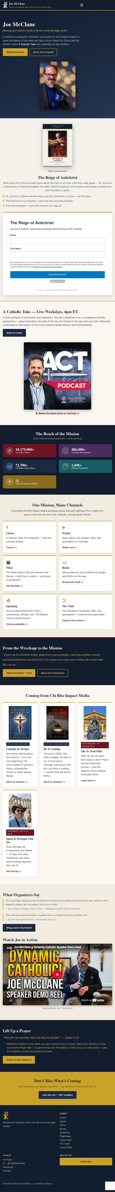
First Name (15, 248)
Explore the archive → (74, 620)
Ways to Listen (14, 332)
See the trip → (13, 871)
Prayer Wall (66, 1140)
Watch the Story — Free (19, 673)
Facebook (8, 1167)
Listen (63, 1117)
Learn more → (88, 780)
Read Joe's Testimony (53, 673)
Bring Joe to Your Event (19, 927)
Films (62, 1125)
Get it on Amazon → (16, 781)
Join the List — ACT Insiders (57, 1095)
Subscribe (86, 1161)
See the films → (14, 585)
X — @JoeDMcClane (14, 1163)
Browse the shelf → (72, 582)
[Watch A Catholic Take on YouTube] (57, 376)
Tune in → (11, 547)
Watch (63, 1121)
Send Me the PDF (57, 274)
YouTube (7, 1159)
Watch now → (69, 547)
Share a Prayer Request (18, 1059)
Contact (7, 1170)
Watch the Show (15, 52)
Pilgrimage (65, 1136)
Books (63, 1128)
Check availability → (17, 624)
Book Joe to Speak (43, 52)
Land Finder (66, 1147)
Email (13, 235)
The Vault (65, 1143)
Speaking (65, 1132)
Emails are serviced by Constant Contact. (48, 267)
